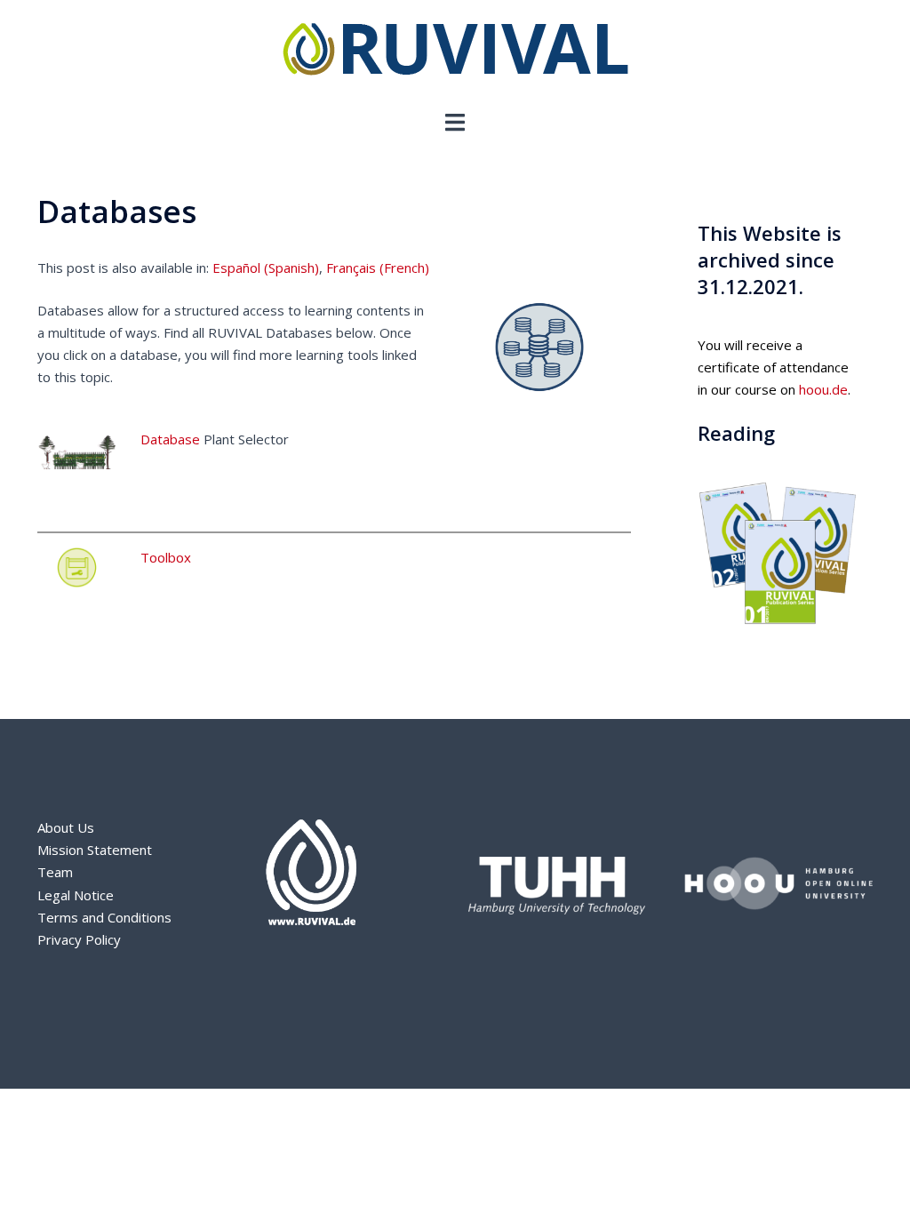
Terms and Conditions (104, 917)
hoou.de (823, 389)
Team (55, 872)
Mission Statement (94, 850)
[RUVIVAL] (455, 53)
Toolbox (165, 557)
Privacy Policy (79, 939)
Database (170, 439)
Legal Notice (75, 895)
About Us (65, 827)
